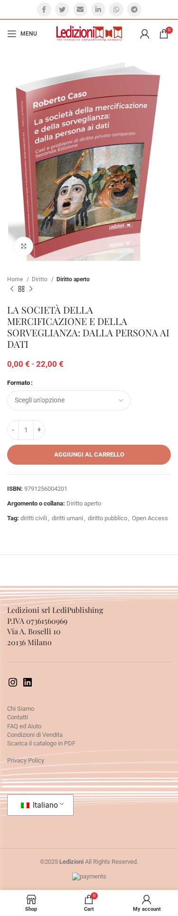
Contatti (17, 717)
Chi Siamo (20, 708)
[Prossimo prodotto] (31, 289)
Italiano (44, 805)
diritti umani (67, 518)
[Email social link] (80, 9)
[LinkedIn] (27, 685)
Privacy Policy (25, 760)
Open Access (150, 518)
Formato (18, 382)
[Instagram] (13, 685)
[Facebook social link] (44, 9)
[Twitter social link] (62, 9)
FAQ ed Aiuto (24, 726)
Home (15, 279)
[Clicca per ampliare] (23, 246)
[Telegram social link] (134, 9)
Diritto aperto (73, 279)
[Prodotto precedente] (12, 289)
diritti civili (33, 518)
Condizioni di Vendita (35, 734)
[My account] (144, 33)
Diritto (40, 279)
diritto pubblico (107, 518)
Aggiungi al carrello (89, 454)
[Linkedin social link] (98, 9)
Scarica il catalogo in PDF (41, 743)
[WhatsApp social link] (116, 9)
